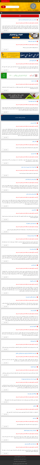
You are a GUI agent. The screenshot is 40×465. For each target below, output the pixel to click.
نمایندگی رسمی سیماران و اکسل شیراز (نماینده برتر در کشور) (27, 19)
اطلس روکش (34, 141)
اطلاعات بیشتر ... (5, 30)
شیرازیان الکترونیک (33, 367)
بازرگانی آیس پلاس (33, 310)
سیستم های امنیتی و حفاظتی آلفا (31, 223)
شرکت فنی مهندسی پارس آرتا (32, 235)
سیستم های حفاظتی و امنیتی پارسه (31, 297)
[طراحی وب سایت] (20, 36)
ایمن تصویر (34, 418)
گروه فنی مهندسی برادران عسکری (31, 194)
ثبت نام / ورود (35, 1)
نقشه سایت (15, 461)
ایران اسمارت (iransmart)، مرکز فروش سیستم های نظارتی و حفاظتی (26, 353)
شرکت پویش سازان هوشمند (32, 41)
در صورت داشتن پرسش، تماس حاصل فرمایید (20, 459)
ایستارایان (34, 406)
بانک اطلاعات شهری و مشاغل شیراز (33, 10)
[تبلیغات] (20, 117)
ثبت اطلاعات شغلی (23, 461)
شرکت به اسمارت (33, 81)
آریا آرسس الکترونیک (33, 281)
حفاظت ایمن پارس (33, 123)
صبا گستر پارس (34, 210)
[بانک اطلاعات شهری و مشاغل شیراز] (33, 6)
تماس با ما (19, 461)
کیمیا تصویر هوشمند (33, 341)
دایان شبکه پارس (33, 265)
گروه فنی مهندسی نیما (33, 249)
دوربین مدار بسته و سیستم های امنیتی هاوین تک (28, 379)
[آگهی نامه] (20, 75)
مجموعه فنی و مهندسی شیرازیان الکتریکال (30, 430)
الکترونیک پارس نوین (33, 326)
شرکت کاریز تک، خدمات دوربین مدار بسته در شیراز (28, 167)
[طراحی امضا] (20, 55)
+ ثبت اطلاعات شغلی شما (5, 1)
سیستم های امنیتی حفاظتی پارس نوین (30, 444)
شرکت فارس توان (33, 153)
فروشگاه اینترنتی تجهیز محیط (32, 393)
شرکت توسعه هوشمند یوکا (32, 101)
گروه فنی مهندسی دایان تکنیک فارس (30, 179)
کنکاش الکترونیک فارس (32, 60)
